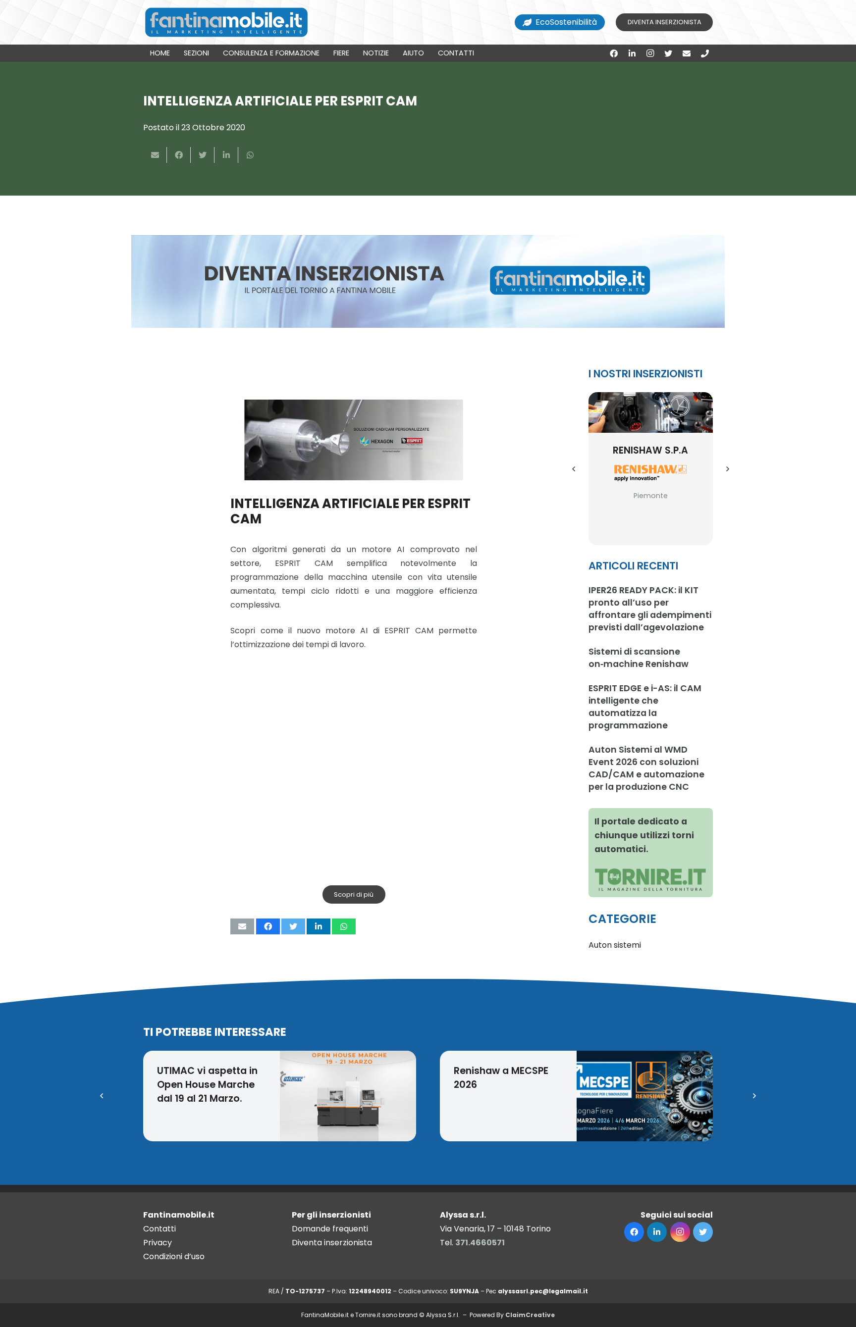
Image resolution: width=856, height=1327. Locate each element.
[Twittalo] (202, 155)
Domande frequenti (330, 1228)
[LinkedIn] (632, 53)
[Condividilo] (179, 155)
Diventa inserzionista (332, 1242)
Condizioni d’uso (174, 1256)
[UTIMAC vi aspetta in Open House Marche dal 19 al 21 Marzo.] (348, 1096)
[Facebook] (614, 53)
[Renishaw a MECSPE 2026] (645, 1096)
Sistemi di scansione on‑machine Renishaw (638, 658)
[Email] (687, 53)
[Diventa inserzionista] (428, 282)
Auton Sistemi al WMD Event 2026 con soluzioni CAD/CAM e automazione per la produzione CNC (646, 768)
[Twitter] (668, 53)
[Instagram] (650, 53)
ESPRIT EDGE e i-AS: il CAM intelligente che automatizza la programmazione (644, 706)
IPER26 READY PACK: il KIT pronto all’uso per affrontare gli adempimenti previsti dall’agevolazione (649, 608)
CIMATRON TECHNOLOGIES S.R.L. (651, 462)
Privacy (157, 1242)
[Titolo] (705, 53)
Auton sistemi (614, 945)
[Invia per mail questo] (155, 155)
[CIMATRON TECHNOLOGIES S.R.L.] (650, 412)
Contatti (159, 1228)
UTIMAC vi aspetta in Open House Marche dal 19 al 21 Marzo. (207, 1084)
